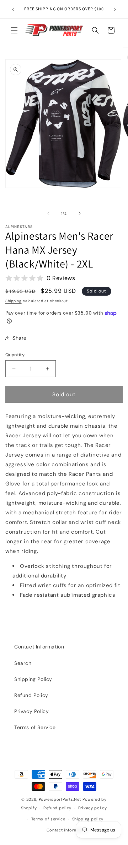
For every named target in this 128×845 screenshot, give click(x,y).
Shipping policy (88, 818)
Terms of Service (35, 727)
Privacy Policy (31, 711)
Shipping (13, 301)
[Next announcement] (115, 9)
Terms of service (48, 818)
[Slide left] (48, 213)
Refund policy (57, 807)
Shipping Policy (33, 679)
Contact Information (39, 646)
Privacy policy (92, 807)
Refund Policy (31, 695)
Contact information (67, 830)
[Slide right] (79, 213)
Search (23, 663)
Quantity (15, 355)
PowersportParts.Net (60, 799)
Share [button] (19, 338)
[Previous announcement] (13, 9)
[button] (14, 30)
